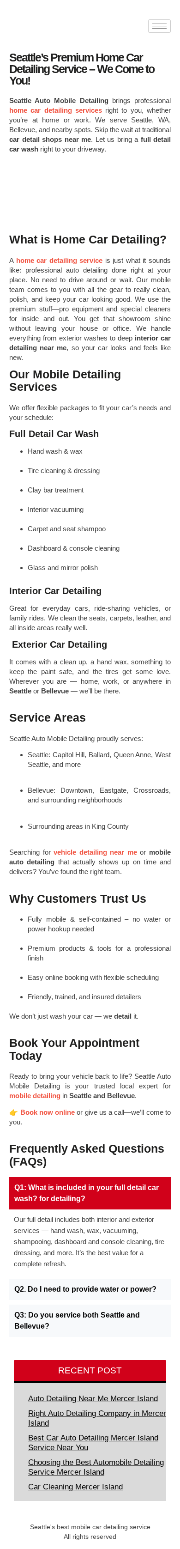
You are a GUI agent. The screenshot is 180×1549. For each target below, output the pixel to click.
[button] (90, 1193)
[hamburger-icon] (159, 26)
